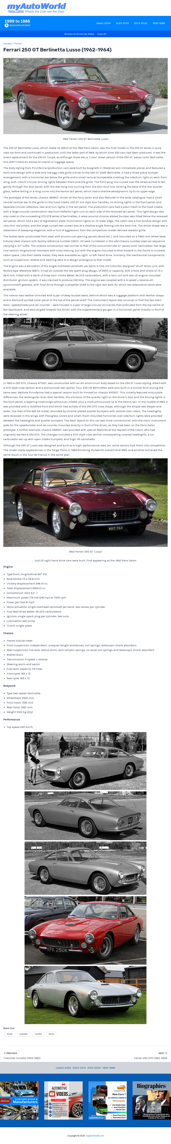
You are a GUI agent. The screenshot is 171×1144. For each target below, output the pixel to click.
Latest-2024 (103, 23)
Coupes (7, 43)
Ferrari (18, 43)
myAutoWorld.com (95, 1135)
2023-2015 (122, 23)
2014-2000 (140, 23)
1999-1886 (159, 23)
